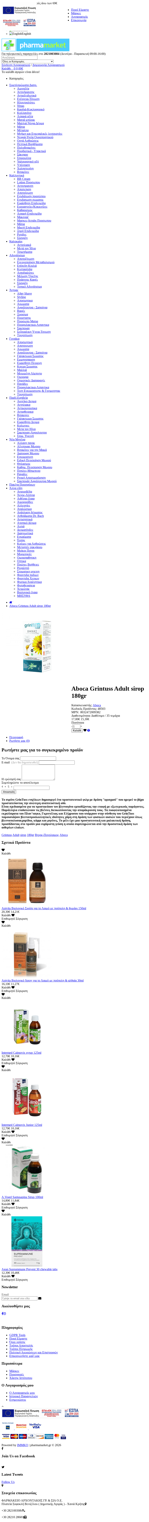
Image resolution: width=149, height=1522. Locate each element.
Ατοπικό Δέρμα (26, 522)
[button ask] (88, 730)
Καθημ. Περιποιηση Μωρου (34, 467)
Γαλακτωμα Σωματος (30, 356)
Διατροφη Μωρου (28, 453)
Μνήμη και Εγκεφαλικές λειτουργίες (39, 133)
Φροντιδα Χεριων (28, 578)
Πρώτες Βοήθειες (28, 564)
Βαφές (21, 311)
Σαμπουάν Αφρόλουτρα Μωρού (37, 481)
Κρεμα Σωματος (27, 366)
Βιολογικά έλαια (27, 592)
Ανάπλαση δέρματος (29, 512)
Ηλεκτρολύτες (26, 102)
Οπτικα (21, 561)
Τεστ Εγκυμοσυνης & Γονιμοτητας (38, 390)
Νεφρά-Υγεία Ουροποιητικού (35, 137)
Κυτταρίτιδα (24, 269)
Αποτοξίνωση (25, 258)
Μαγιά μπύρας (26, 119)
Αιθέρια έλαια (26, 498)
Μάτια (21, 126)
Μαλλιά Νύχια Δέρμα (30, 123)
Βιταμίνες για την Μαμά (32, 449)
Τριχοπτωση (24, 335)
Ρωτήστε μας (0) (19, 740)
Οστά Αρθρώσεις (28, 140)
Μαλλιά (22, 370)
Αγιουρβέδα (24, 491)
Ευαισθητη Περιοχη (29, 363)
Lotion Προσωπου (28, 182)
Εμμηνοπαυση (26, 359)
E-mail (20, 762)
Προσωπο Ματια (27, 321)
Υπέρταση (23, 165)
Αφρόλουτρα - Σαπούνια (32, 307)
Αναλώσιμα (24, 509)
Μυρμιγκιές (24, 554)
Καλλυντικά (16, 175)
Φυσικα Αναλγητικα (29, 582)
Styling (21, 297)
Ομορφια (22, 377)
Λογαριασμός (79, 16)
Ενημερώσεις (17, 1399)
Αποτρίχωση (25, 192)
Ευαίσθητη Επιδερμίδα (31, 203)
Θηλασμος (23, 463)
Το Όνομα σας (10, 758)
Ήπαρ (20, 106)
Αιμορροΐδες (25, 502)
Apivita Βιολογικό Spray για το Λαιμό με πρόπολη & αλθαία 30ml (43, 980)
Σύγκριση (22, 918)
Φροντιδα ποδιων (28, 575)
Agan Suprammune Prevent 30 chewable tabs (29, 1269)
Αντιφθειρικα (25, 411)
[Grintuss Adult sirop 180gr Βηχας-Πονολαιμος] (36, 679)
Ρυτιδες (21, 234)
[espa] (19, 29)
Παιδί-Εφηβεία (18, 397)
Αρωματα (23, 304)
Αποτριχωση (25, 345)
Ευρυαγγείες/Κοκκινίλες (32, 206)
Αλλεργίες (23, 505)
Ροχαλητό (23, 568)
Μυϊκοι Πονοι (25, 550)
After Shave (24, 293)
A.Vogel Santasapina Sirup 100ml (22, 1197)
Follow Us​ (8, 1482)
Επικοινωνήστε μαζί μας (24, 1356)
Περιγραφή (16, 737)
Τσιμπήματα (24, 251)
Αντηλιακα (23, 404)
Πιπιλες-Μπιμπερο (28, 470)
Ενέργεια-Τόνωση (28, 99)
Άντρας (13, 290)
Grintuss (7, 835)
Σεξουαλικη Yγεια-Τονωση (34, 331)
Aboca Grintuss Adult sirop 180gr (30, 605)
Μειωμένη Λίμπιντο (29, 373)
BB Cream (23, 178)
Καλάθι (77, 730)
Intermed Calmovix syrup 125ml (21, 1052)
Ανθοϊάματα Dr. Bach (30, 515)
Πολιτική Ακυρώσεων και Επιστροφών (33, 1352)
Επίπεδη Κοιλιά (27, 265)
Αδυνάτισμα (17, 255)
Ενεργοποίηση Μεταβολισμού (36, 262)
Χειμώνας (23, 588)
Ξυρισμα (22, 314)
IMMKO (22, 1445)
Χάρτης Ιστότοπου (20, 1378)
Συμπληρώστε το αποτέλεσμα (20, 782)
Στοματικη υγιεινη (28, 571)
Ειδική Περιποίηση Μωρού (34, 460)
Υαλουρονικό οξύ (28, 161)
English (26, 33)
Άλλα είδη (15, 488)
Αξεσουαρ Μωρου (28, 446)
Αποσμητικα (25, 300)
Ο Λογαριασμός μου (22, 1392)
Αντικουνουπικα (27, 408)
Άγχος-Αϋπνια (26, 495)
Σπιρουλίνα (24, 158)
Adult (15, 835)
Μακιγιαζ (23, 217)
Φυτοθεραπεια (26, 585)
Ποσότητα (77, 722)
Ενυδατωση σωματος (30, 199)
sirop (23, 835)
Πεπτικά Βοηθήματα (29, 144)
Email (5, 1294)
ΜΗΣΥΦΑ (23, 595)
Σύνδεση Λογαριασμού (16, 65)
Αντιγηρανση (25, 185)
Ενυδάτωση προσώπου (31, 196)
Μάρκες (76, 13)
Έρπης (21, 540)
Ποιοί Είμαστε (80, 9)
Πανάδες (22, 383)
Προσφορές (16, 1374)
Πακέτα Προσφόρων (22, 484)
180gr (30, 835)
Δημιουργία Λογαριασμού (48, 65)
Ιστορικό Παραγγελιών (23, 1396)
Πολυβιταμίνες (26, 147)
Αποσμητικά (25, 342)
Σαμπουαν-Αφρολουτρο (32, 432)
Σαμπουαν (23, 328)
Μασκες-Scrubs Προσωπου (34, 220)
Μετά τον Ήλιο (26, 248)
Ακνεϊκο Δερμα (26, 401)
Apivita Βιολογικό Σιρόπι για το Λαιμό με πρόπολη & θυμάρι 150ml (44, 908)
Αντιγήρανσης (25, 92)
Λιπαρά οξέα (25, 116)
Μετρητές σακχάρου (29, 547)
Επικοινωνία (78, 20)
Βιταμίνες (23, 172)
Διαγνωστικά (25, 533)
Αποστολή (9, 791)
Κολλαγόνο (24, 112)
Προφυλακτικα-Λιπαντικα (33, 324)
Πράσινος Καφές (27, 279)
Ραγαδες (22, 474)
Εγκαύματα (24, 536)
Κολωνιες (23, 425)
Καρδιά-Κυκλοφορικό (30, 109)
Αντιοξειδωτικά (26, 95)
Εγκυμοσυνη (25, 456)
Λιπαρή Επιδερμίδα (29, 213)
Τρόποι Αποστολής (21, 1345)
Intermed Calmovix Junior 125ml (22, 1124)
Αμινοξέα (23, 88)
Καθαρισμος (24, 210)
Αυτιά (20, 526)
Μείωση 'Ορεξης (27, 276)
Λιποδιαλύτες (25, 272)
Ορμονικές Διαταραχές (31, 380)
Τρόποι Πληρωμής (21, 1349)
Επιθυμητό (8, 918)
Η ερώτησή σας (11, 779)
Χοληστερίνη (25, 168)
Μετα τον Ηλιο (26, 429)
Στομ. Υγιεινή (25, 436)
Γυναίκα (14, 338)
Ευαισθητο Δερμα (28, 422)
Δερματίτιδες (25, 529)
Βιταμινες (23, 415)
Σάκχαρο (22, 154)
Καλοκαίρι (15, 241)
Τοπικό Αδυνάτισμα (29, 286)
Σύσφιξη (22, 238)
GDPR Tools (17, 1335)
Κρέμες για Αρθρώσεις (31, 543)
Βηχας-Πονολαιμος (47, 835)
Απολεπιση (24, 189)
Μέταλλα (23, 130)
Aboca (97, 705)
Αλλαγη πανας (26, 443)
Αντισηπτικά (24, 519)
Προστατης (24, 317)
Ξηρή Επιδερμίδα (28, 231)
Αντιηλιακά (24, 244)
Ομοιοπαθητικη (26, 557)
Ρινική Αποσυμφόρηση (31, 477)
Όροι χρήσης (17, 1342)
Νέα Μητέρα (17, 439)
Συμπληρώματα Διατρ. (23, 85)
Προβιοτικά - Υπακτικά (31, 151)
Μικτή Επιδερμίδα (28, 227)
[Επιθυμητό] (85, 730)
